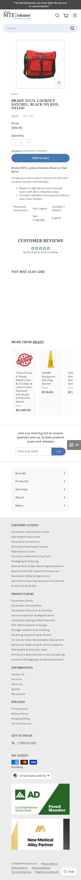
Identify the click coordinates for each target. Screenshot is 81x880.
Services (16, 679)
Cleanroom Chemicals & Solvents (31, 610)
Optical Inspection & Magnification (32, 615)
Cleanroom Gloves (22, 600)
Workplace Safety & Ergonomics (30, 575)
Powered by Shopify (46, 871)
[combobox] (40, 28)
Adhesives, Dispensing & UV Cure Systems (37, 644)
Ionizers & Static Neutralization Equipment (37, 639)
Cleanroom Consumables (26, 605)
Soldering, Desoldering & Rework (31, 634)
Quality (15, 689)
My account (18, 693)
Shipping (16, 150)
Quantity (17, 135)
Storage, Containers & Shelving (30, 629)
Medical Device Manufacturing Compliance (37, 566)
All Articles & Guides (23, 585)
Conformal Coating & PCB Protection (33, 620)
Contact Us (17, 674)
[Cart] (65, 15)
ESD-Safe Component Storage (29, 625)
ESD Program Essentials (25, 536)
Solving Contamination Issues (29, 546)
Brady (15, 115)
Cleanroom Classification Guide (30, 531)
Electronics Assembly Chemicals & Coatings (38, 654)
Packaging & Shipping (24, 561)
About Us (16, 684)
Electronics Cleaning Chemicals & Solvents (37, 580)
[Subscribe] (59, 451)
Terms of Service (21, 723)
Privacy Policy (19, 708)
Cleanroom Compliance (25, 541)
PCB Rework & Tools (23, 551)
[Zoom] (59, 82)
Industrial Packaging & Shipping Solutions (37, 659)
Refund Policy (19, 713)
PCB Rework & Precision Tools (29, 649)
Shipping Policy (20, 718)
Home (14, 94)
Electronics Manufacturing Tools (30, 556)
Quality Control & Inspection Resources (35, 571)
